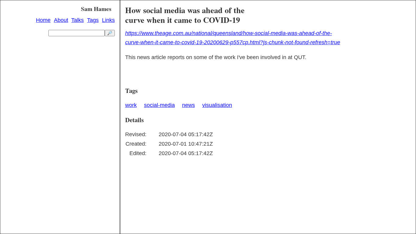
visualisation (217, 105)
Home (43, 20)
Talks (77, 20)
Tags (93, 20)
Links (108, 20)
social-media (159, 105)
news (188, 105)
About (61, 20)
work (131, 105)
